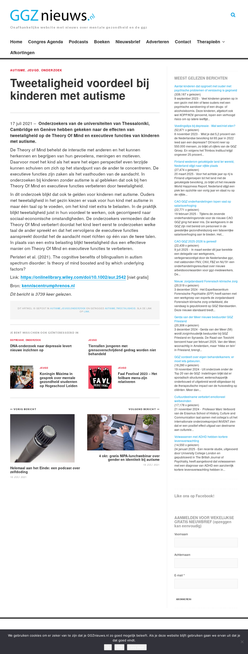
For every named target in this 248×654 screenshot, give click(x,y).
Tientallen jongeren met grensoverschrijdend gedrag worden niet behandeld (122, 349)
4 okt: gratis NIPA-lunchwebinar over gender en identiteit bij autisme (129, 457)
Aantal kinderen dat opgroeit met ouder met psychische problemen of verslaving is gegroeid (205, 88)
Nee (119, 647)
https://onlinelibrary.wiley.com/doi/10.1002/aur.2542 (73, 277)
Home (16, 41)
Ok (108, 647)
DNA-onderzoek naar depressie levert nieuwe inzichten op (41, 347)
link (86, 311)
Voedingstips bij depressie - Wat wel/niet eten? (204, 126)
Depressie (17, 340)
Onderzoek (51, 70)
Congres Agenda (45, 41)
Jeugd (33, 70)
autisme (110, 308)
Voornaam (181, 534)
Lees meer (137, 647)
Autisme (17, 70)
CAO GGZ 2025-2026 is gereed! (195, 241)
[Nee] (242, 641)
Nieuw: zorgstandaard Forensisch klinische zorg (206, 281)
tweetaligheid (126, 308)
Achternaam (182, 554)
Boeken (102, 41)
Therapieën (208, 41)
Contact (183, 41)
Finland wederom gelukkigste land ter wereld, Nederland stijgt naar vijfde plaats (204, 163)
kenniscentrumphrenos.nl (48, 285)
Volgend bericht (143, 409)
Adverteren (157, 41)
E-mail (179, 575)
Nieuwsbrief (128, 41)
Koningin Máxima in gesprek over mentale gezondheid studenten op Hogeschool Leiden (59, 379)
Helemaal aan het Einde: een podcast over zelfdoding (45, 469)
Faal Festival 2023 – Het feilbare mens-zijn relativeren (137, 377)
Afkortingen (22, 52)
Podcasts (78, 41)
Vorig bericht (25, 409)
